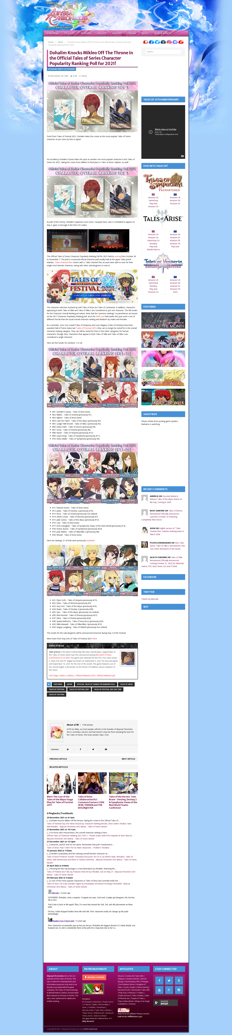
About (145, 33)
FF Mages (144, 981)
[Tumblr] (179, 981)
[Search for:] (163, 51)
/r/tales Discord (124, 995)
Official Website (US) (85, 675)
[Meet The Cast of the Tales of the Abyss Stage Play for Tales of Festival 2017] (61, 792)
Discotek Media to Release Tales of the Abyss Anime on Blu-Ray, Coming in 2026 (166, 499)
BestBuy (153, 243)
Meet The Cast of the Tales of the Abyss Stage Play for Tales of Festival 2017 (60, 800)
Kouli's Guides (130, 987)
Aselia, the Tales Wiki (134, 976)
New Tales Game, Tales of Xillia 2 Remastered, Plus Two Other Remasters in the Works (167, 545)
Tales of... (70, 33)
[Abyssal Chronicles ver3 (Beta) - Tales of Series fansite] (116, 15)
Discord (117, 33)
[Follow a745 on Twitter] (93, 749)
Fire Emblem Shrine (127, 984)
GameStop (153, 200)
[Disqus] (92, 921)
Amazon (121, 976)
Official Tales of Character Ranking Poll (96, 684)
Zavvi (175, 292)
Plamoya (131, 992)
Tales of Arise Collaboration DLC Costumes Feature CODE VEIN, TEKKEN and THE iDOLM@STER (91, 802)
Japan (69, 684)
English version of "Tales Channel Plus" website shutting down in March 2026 (167, 531)
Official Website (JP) (106, 675)
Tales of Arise (126, 684)
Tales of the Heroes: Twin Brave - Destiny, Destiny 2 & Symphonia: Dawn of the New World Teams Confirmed (123, 802)
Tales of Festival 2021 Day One (107, 689)
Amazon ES (175, 203)
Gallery (102, 33)
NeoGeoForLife (124, 990)
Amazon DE (175, 200)
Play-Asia (153, 203)
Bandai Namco (153, 249)
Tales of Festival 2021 (79, 689)
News (84, 76)
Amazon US (153, 197)
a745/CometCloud (90, 1029)
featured (58, 684)
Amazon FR (175, 243)
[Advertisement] (96, 150)
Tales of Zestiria (56, 694)
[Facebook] (159, 981)
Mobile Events (162, 33)
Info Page (53, 675)
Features (86, 33)
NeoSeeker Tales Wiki (141, 990)
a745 (75, 76)
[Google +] (169, 990)
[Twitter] (169, 981)
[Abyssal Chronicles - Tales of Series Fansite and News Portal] (124, 1011)
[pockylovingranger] (144, 546)
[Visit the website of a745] (67, 749)
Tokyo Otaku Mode (125, 1001)
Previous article (58, 759)
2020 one (100, 316)
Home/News (52, 33)
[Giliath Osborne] (144, 560)
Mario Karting (142, 987)
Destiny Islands (132, 978)
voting (118, 256)
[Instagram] (179, 990)
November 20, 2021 (59, 76)
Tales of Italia (137, 995)
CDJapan (121, 978)
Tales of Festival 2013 (86, 328)
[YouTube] (159, 990)
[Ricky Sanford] (144, 514)
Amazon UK (175, 197)
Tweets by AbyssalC (150, 599)
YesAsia (132, 1004)
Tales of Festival (56, 689)
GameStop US (153, 240)
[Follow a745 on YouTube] (106, 749)
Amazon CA (153, 206)
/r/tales (140, 992)
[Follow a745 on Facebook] (80, 749)
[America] (144, 499)
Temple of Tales (137, 998)
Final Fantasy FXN (132, 981)
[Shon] (144, 531)
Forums (131, 33)
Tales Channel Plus (63, 262)
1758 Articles (87, 725)
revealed (90, 540)
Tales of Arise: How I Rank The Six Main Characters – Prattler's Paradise (78, 847)
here (94, 638)
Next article (128, 759)
